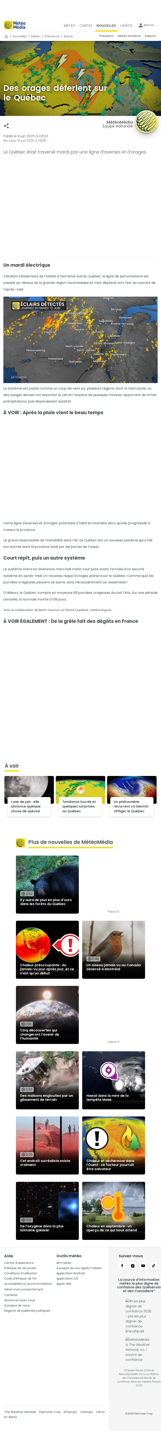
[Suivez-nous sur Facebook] (122, 1266)
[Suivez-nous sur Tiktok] (153, 1266)
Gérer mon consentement (23, 1289)
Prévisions (52, 36)
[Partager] (6, 126)
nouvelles (20, 36)
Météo (35, 36)
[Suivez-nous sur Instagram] (132, 1266)
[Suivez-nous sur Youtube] (143, 1266)
